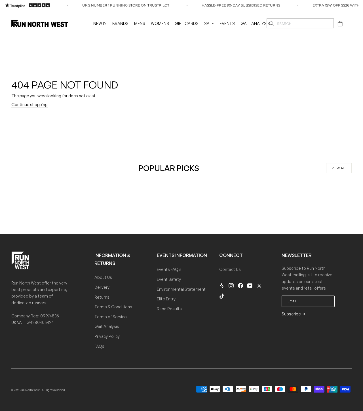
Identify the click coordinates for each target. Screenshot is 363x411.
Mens (139, 23)
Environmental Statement (181, 289)
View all (339, 168)
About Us (103, 277)
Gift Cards (187, 23)
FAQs (99, 346)
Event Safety (169, 279)
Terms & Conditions (113, 306)
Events (227, 23)
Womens (160, 23)
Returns (101, 297)
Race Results (169, 308)
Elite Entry (166, 298)
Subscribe (292, 313)
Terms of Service (110, 316)
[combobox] (300, 23)
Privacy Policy (107, 336)
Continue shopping (29, 104)
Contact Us (230, 269)
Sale (209, 23)
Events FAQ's (169, 269)
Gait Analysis (255, 23)
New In (100, 23)
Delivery (101, 287)
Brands (120, 23)
